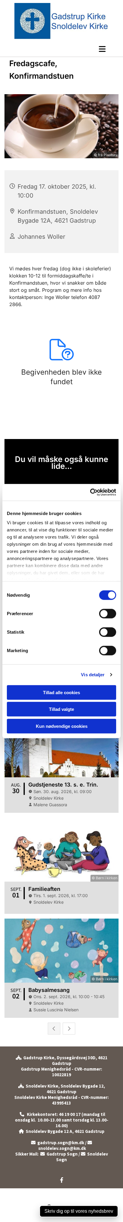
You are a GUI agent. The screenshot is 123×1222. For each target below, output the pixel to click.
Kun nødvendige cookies (61, 725)
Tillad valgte (61, 709)
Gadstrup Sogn (59, 1154)
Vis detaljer (92, 674)
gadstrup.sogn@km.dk (60, 1142)
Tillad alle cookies (61, 692)
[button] (61, 49)
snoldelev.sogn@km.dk (64, 1145)
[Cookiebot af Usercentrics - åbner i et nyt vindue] (90, 492)
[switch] (107, 613)
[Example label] (61, 1180)
